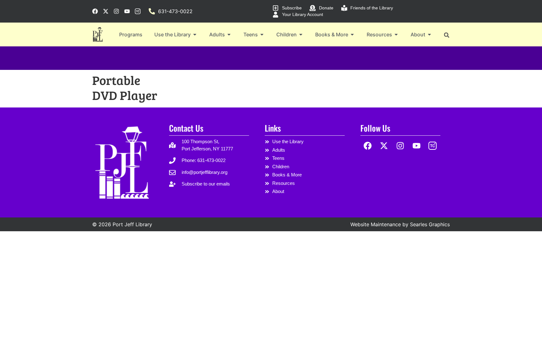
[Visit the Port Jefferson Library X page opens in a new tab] (106, 11)
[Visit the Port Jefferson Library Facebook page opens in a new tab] (95, 11)
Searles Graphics (430, 224)
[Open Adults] (228, 34)
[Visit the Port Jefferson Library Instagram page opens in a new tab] (116, 11)
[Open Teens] (261, 34)
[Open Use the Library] (194, 34)
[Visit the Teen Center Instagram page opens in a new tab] (138, 11)
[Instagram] (400, 145)
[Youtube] (416, 145)
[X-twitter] (384, 145)
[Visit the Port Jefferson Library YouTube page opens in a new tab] (127, 11)
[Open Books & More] (352, 34)
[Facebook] (367, 145)
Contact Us (186, 128)
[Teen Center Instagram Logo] (432, 145)
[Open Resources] (396, 34)
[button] (446, 35)
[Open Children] (300, 34)
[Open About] (429, 34)
